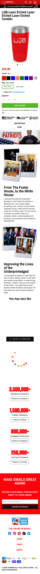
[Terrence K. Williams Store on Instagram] (14, 534)
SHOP (19, 539)
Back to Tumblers (21, 339)
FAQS (19, 127)
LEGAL (19, 550)
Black (9, 78)
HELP (19, 544)
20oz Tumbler (8, 87)
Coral (17, 78)
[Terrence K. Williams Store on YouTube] (19, 534)
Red (4, 78)
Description (19, 123)
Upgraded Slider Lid (19, 92)
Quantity (5, 96)
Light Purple (31, 78)
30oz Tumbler (19, 87)
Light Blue (26, 78)
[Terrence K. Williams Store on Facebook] (9, 534)
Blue (13, 78)
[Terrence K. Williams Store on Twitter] (28, 534)
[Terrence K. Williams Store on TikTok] (24, 534)
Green (22, 78)
